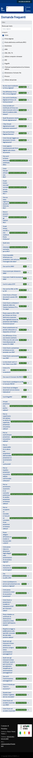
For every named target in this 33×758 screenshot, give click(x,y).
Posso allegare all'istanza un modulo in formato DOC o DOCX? (7, 537)
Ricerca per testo (7, 26)
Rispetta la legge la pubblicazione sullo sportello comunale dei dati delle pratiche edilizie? (9, 633)
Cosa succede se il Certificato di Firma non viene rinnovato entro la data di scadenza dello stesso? (10, 110)
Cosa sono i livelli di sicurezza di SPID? (13, 278)
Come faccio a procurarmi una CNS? (11, 357)
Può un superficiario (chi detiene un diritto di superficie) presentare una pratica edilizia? (7, 421)
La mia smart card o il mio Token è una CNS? (10, 363)
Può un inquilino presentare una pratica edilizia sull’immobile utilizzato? (7, 474)
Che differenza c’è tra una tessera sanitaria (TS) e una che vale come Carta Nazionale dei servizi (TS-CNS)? (10, 340)
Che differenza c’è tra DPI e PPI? (7, 576)
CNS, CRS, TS (9, 53)
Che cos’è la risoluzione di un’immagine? (7, 568)
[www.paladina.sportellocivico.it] (15, 9)
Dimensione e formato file (13, 73)
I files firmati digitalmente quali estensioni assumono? (10, 126)
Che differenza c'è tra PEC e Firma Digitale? (9, 93)
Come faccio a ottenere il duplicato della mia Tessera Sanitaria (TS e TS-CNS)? (11, 306)
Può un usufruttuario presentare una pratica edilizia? (7, 437)
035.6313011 (10, 736)
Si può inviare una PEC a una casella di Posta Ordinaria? (6, 232)
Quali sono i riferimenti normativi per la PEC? (6, 247)
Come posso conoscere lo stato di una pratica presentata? (9, 593)
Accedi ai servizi (24, 1)
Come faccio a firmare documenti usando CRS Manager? (10, 297)
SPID (6, 49)
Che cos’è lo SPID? (8, 266)
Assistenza (8, 46)
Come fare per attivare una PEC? (5, 172)
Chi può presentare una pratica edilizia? (6, 406)
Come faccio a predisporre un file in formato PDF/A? (13, 383)
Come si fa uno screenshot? (6, 370)
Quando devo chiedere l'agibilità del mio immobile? (8, 694)
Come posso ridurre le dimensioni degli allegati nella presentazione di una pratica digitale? (7, 554)
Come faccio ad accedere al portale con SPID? (9, 703)
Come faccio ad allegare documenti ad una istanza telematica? (11, 390)
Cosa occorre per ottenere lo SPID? (12, 272)
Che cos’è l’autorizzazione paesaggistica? (8, 678)
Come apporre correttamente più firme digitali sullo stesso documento (10, 149)
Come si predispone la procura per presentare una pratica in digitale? (11, 584)
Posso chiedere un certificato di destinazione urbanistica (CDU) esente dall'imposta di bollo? (9, 619)
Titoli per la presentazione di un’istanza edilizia (17, 68)
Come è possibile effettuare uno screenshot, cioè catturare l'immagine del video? (11, 258)
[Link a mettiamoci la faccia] (25, 730)
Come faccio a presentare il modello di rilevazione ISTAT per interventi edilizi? (8, 605)
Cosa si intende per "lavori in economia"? (9, 686)
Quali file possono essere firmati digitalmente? (11, 119)
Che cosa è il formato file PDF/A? (13, 377)
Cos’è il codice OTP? (9, 284)
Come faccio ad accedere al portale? (9, 710)
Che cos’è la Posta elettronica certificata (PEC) (6, 160)
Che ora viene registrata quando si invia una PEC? (6, 202)
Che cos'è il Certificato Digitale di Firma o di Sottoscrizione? (10, 100)
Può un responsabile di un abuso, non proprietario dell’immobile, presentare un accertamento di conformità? (7, 454)
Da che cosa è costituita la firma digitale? (10, 87)
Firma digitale (9, 39)
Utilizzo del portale (10, 80)
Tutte (6, 35)
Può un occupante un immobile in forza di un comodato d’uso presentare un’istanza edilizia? (6, 518)
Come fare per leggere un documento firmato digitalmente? (11, 140)
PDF (6, 60)
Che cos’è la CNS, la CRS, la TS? (10, 290)
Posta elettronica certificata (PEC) (15, 42)
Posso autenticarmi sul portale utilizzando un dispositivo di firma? (10, 329)
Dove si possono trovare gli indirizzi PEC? (5, 217)
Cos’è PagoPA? (7, 397)
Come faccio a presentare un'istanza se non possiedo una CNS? (11, 350)
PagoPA (7, 63)
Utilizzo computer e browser (13, 56)
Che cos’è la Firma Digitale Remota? (8, 133)
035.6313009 (4, 739)
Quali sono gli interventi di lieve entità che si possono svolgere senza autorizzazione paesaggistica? (8, 647)
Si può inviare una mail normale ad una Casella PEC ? (5, 187)
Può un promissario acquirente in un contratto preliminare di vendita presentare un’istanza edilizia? (6, 494)
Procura (7, 76)
